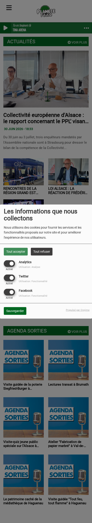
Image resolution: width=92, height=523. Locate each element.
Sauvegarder (15, 311)
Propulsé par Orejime (78, 310)
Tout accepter (15, 251)
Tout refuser (41, 251)
